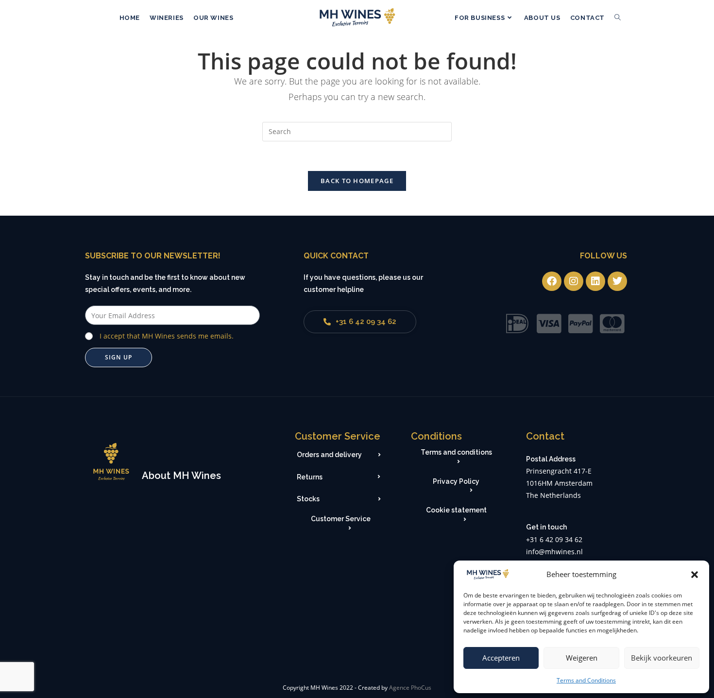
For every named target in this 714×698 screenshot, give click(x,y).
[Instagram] (573, 281)
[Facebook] (551, 281)
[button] (694, 574)
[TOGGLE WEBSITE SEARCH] (618, 18)
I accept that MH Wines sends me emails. (167, 335)
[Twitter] (617, 281)
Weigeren (581, 658)
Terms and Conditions (586, 680)
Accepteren (501, 658)
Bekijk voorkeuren (661, 658)
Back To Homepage (357, 180)
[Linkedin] (595, 281)
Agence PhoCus (410, 687)
